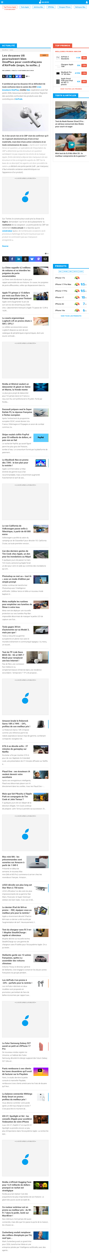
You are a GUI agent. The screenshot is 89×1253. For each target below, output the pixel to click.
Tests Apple (25, 7)
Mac (60, 271)
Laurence (8, 70)
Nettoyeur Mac (80, 7)
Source (5, 246)
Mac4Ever (5, 50)
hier (28, 90)
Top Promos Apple (10, 7)
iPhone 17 (59, 297)
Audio (11, 50)
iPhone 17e (60, 278)
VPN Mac (51, 7)
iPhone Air (59, 304)
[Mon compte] (86, 2)
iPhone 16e (60, 310)
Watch (76, 271)
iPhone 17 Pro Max (63, 284)
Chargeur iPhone (65, 7)
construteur (7, 231)
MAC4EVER (45, 2)
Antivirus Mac (38, 7)
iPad (70, 271)
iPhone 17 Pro (61, 291)
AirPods (18, 99)
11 (29, 76)
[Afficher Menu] (2, 2)
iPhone (66, 271)
